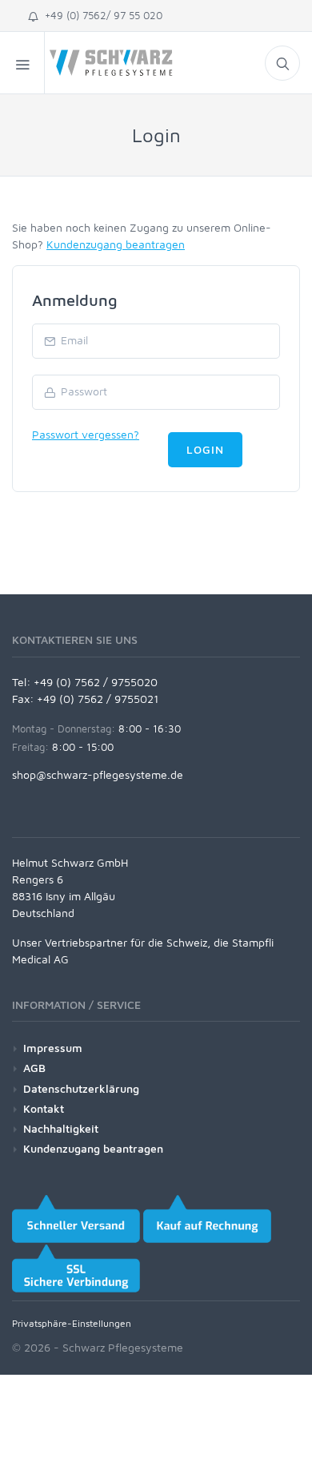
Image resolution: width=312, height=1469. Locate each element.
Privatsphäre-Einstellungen (71, 1323)
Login (205, 449)
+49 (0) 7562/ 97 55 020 (100, 15)
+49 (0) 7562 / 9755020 (96, 682)
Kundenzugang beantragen (115, 244)
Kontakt (43, 1108)
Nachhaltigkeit (60, 1128)
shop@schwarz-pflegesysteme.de (97, 774)
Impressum (52, 1047)
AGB (34, 1067)
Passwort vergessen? (85, 434)
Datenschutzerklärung (81, 1088)
